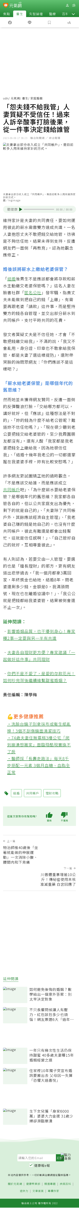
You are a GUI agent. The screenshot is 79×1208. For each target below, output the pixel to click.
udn (6, 98)
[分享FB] (10, 22)
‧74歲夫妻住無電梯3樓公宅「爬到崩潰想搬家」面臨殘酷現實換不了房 (39, 744)
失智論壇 (36, 13)
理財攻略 (52, 793)
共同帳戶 (11, 489)
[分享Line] (30, 22)
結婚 (11, 279)
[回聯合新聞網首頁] (6, 5)
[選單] (73, 5)
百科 (65, 13)
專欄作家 (53, 1191)
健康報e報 (42, 1165)
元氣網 (15, 98)
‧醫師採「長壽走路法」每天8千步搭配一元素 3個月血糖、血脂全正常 (38, 765)
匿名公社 (32, 292)
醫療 (52, 13)
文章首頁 (38, 1191)
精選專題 (50, 1183)
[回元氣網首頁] (15, 5)
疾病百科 (65, 1183)
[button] (73, 14)
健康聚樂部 (33, 1183)
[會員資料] (67, 5)
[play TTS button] (20, 209)
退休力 (24, 1191)
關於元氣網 (15, 1183)
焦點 (6, 13)
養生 (19, 13)
